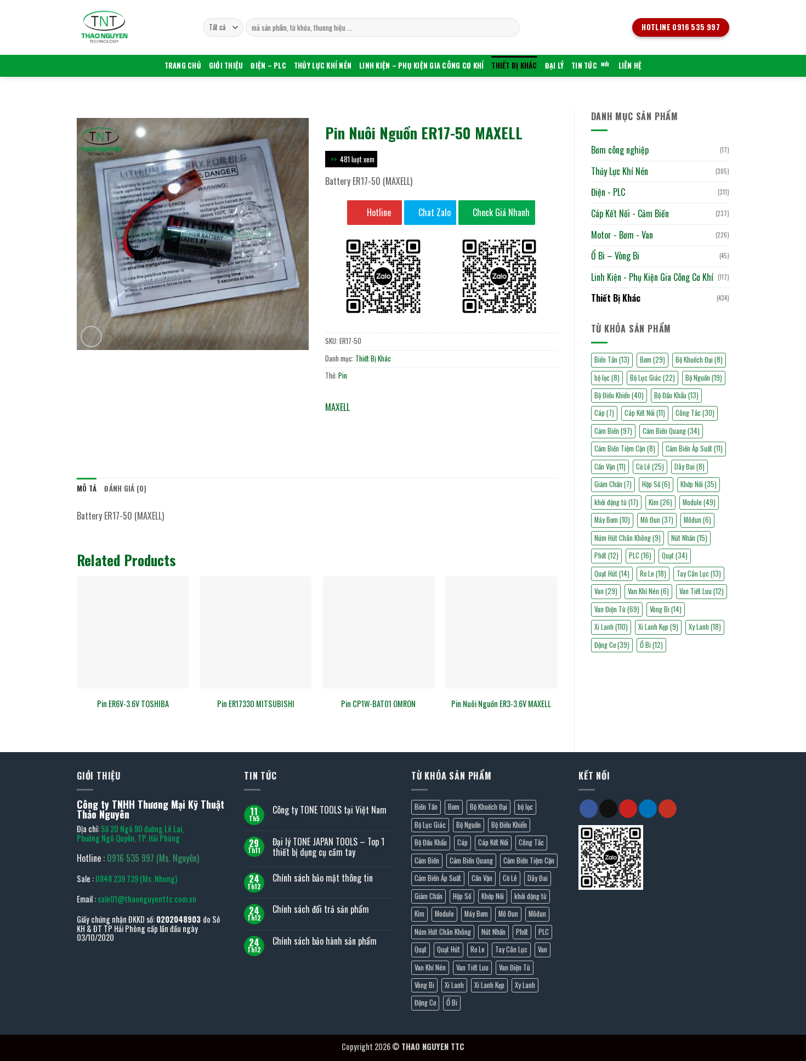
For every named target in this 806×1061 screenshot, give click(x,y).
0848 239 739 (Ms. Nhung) (136, 878)
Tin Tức (584, 65)
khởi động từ (616, 502)
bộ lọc (607, 378)
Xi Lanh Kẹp (658, 627)
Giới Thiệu (226, 65)
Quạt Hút (611, 573)
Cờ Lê (650, 466)
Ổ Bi (651, 645)
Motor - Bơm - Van (622, 234)
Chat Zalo (433, 212)
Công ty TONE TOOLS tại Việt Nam (330, 810)
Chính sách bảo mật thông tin (323, 878)
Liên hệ (630, 65)
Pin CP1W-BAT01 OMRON (378, 704)
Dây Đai (689, 466)
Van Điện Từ (616, 609)
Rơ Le (653, 573)
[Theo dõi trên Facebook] (589, 808)
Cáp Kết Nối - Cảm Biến (630, 213)
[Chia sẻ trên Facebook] (335, 423)
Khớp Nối (698, 484)
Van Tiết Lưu (701, 591)
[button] (91, 336)
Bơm (652, 359)
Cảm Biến (613, 431)
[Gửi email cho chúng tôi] (608, 808)
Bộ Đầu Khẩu (676, 395)
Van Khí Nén (648, 591)
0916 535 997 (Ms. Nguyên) (153, 858)
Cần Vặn (610, 466)
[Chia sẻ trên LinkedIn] (414, 423)
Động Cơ (611, 645)
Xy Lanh (705, 627)
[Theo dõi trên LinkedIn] (648, 808)
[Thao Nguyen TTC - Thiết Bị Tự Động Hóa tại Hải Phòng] (131, 27)
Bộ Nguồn (703, 378)
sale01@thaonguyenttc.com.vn (147, 899)
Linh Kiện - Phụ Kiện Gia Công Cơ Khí (652, 277)
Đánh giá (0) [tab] (125, 488)
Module (699, 502)
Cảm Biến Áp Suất (694, 448)
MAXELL (337, 407)
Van (605, 591)
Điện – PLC (268, 65)
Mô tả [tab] (87, 488)
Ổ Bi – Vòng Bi (615, 255)
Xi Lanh (611, 627)
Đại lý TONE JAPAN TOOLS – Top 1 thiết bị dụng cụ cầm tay (328, 847)
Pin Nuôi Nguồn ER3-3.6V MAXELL (501, 704)
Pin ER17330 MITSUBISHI (255, 704)
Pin (342, 375)
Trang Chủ (182, 65)
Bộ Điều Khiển (619, 395)
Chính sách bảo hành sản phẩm (325, 941)
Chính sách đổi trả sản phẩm (321, 909)
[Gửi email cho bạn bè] (375, 423)
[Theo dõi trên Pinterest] (628, 808)
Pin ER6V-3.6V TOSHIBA (133, 704)
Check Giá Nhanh (500, 212)
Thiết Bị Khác (514, 65)
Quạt (675, 555)
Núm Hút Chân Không (627, 538)
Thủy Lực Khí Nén (322, 65)
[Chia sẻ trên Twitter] (355, 423)
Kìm (660, 502)
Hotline (378, 212)
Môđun (697, 520)
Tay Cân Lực (699, 573)
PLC (640, 555)
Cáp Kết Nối (645, 413)
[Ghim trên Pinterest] (394, 423)
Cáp (604, 413)
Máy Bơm (612, 520)
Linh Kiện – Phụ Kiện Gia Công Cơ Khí (421, 65)
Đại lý (554, 65)
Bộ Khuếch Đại (699, 359)
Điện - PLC (608, 192)
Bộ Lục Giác (652, 378)
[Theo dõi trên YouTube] (668, 808)
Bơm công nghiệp (620, 149)
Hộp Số (656, 484)
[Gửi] (510, 27)
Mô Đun (656, 520)
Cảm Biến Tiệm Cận (624, 448)
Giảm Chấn (613, 484)
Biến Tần (611, 359)
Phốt (606, 555)
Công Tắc (695, 413)
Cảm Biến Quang (671, 431)
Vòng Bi (666, 609)
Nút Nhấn (689, 538)
